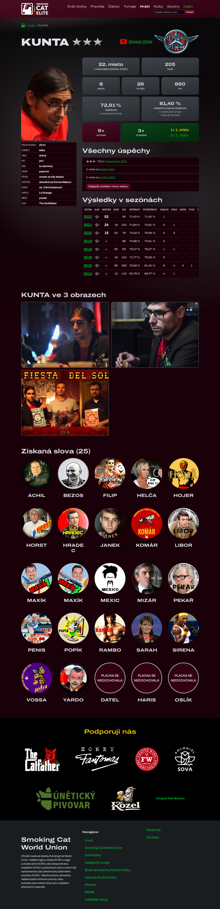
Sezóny (173, 6)
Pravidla (97, 6)
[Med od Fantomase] (97, 759)
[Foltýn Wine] (147, 759)
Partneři (90, 884)
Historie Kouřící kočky (101, 877)
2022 (88, 217)
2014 (88, 274)
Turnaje (130, 6)
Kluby (158, 6)
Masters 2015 (107, 169)
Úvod (89, 840)
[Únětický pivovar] (65, 799)
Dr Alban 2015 (107, 177)
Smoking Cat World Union (103, 848)
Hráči (145, 6)
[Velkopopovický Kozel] (125, 799)
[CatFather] (42, 759)
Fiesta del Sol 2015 (115, 161)
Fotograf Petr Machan (170, 798)
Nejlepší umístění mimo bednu (108, 186)
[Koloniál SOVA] (184, 759)
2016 (88, 257)
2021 (88, 225)
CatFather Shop (96, 899)
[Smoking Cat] (23, 25)
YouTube (152, 837)
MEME (90, 892)
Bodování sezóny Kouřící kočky (107, 870)
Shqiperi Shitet (140, 42)
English (188, 6)
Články (114, 6)
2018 (88, 249)
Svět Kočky (77, 6)
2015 (88, 266)
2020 (88, 233)
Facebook (153, 830)
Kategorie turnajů (97, 862)
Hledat (189, 12)
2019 (88, 241)
